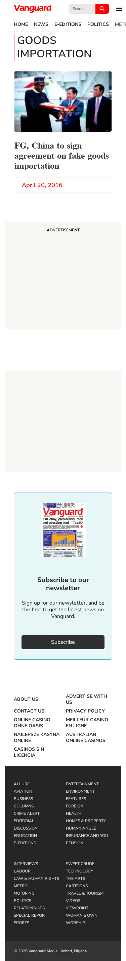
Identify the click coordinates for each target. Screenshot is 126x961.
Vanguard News (32, 8)
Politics (98, 24)
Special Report (30, 915)
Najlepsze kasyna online (36, 738)
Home (21, 24)
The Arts (75, 878)
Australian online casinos (86, 738)
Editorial (24, 821)
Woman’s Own (81, 915)
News (41, 24)
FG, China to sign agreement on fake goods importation (61, 155)
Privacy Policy (85, 711)
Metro (21, 886)
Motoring (24, 893)
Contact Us (29, 711)
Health (73, 813)
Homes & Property (86, 821)
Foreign (74, 806)
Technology (79, 871)
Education (25, 835)
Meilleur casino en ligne (87, 723)
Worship (75, 922)
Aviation (23, 791)
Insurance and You (87, 835)
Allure (22, 784)
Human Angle (81, 828)
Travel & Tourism (84, 893)
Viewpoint (77, 908)
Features (76, 798)
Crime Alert (27, 813)
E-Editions (67, 24)
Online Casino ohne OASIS (32, 723)
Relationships (29, 908)
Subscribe (63, 642)
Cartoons (77, 886)
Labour (22, 871)
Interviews (26, 863)
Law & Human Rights (36, 878)
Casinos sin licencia (29, 752)
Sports (21, 922)
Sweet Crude (80, 863)
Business (23, 798)
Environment (80, 791)
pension (74, 843)
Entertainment (82, 784)
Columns (24, 806)
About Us (26, 699)
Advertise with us (86, 699)
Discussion (26, 828)
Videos (73, 900)
